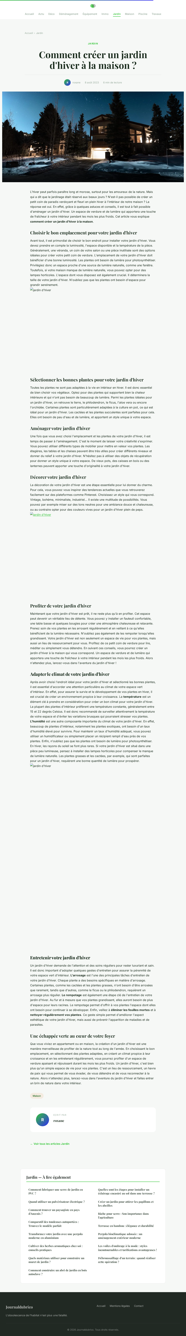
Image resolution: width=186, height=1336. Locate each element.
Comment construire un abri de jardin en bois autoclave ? (58, 1272)
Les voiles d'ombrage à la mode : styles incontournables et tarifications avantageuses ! (127, 1248)
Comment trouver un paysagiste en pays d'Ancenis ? (54, 1211)
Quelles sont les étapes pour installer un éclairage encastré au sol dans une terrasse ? (126, 1191)
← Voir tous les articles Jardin (49, 1143)
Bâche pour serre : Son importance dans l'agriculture (123, 1215)
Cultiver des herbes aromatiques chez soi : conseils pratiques (55, 1248)
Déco (51, 13)
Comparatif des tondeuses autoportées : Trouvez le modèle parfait (54, 1223)
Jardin (117, 13)
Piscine (142, 13)
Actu (41, 13)
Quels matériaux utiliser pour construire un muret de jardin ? (56, 1260)
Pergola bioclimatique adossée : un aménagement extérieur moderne (120, 1236)
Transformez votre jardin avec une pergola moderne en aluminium (56, 1236)
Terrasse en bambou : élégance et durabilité (126, 1226)
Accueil (29, 13)
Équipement (90, 13)
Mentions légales (120, 1305)
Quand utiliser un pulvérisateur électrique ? (57, 1201)
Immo (105, 13)
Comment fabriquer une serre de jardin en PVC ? (56, 1191)
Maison (129, 13)
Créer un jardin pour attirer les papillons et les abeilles (125, 1203)
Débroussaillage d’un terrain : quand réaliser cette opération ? (127, 1260)
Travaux (156, 13)
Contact (138, 1305)
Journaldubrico (19, 1306)
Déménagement (68, 13)
